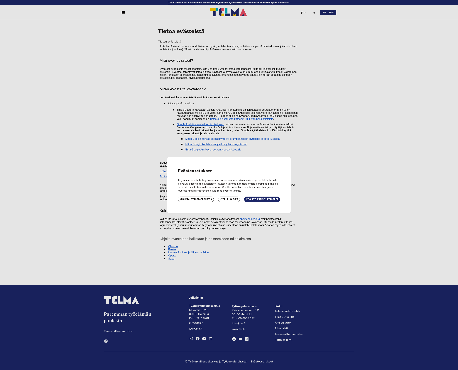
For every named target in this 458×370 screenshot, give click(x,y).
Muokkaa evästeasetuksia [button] (196, 199)
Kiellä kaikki (229, 199)
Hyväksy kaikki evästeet (262, 199)
